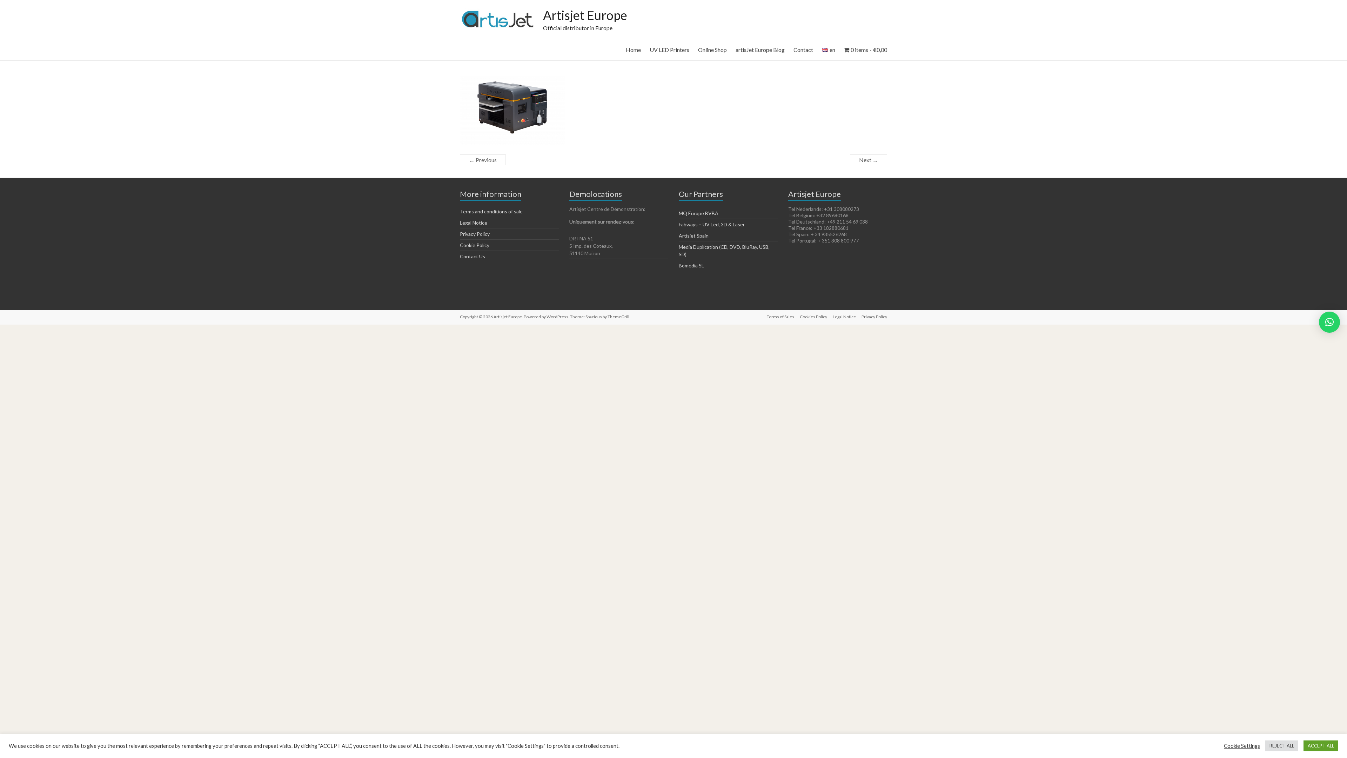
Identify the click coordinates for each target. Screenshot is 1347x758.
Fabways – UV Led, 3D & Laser (712, 224)
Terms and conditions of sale (491, 211)
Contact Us (472, 256)
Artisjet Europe (585, 15)
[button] (1329, 322)
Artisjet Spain (694, 236)
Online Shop (712, 49)
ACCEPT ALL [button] (1321, 746)
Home (633, 49)
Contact (803, 49)
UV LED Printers (669, 49)
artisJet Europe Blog (760, 49)
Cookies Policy (813, 316)
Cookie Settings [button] (1242, 746)
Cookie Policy (474, 245)
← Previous (483, 160)
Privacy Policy (475, 234)
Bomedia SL (691, 265)
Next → (868, 160)
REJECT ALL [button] (1281, 746)
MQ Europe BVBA (698, 213)
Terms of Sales (780, 316)
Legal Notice (473, 223)
